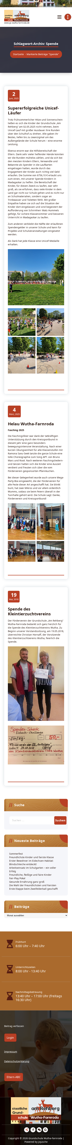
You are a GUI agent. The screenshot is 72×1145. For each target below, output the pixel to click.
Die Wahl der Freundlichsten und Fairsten (32, 885)
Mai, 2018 (13, 596)
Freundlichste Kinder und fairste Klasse (31, 857)
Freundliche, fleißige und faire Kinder (30, 874)
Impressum (10, 1051)
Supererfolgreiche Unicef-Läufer (33, 110)
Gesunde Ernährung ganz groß (26, 881)
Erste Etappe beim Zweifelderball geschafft (33, 888)
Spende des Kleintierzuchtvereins (29, 611)
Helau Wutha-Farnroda (31, 423)
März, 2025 (14, 411)
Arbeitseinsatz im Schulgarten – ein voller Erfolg (32, 869)
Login (10, 1037)
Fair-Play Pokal (17, 878)
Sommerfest (16, 853)
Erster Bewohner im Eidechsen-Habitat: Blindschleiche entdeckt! (31, 862)
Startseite (18, 54)
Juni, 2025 (14, 95)
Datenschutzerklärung (16, 1061)
